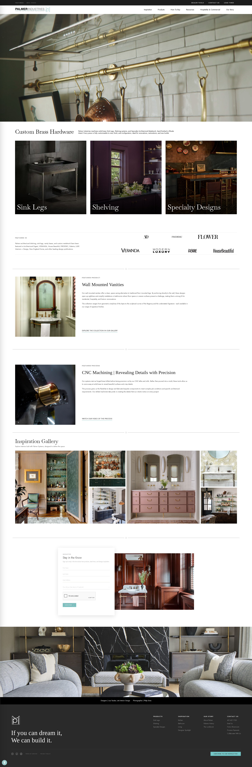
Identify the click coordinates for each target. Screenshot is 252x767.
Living (180, 727)
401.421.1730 (232, 720)
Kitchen (180, 720)
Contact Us (213, 3)
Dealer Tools (197, 3)
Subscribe (69, 605)
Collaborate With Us (234, 733)
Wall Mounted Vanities (37, 4)
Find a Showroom (233, 727)
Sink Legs (156, 720)
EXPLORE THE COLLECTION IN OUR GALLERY (100, 330)
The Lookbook (209, 727)
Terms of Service (31, 754)
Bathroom (181, 723)
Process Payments (233, 730)
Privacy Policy (45, 754)
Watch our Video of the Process (97, 418)
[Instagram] (12, 754)
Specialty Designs (159, 727)
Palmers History (209, 723)
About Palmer (208, 720)
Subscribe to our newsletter (226, 754)
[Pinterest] (21, 754)
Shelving (156, 723)
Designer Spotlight (184, 730)
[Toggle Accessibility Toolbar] (4, 762)
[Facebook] (17, 754)
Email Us (230, 723)
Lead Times (229, 3)
